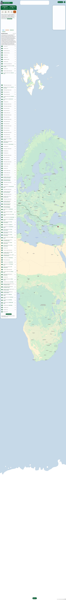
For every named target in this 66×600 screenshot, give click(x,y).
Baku (9, 14)
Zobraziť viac (3, 31)
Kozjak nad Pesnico (12, 17)
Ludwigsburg (7, 17)
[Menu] (64, 2)
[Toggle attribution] (65, 599)
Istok (2, 18)
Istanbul (5, 18)
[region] (33, 300)
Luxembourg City (5, 14)
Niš (3, 18)
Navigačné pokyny (8, 33)
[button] (58, 226)
